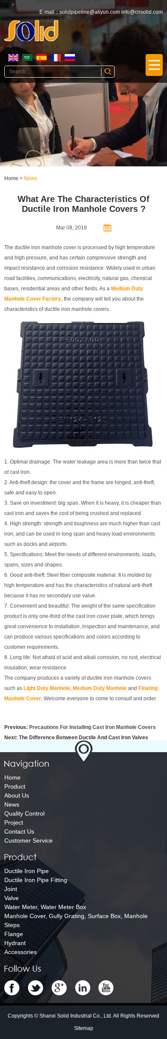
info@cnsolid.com (142, 12)
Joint (10, 888)
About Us (16, 795)
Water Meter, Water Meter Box (45, 906)
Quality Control (24, 813)
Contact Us (19, 831)
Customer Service (28, 840)
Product (14, 786)
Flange (13, 934)
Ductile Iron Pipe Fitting (35, 879)
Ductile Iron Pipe (26, 870)
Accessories (20, 952)
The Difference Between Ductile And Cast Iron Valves (83, 738)
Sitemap (83, 1028)
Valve (11, 897)
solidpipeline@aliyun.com (90, 12)
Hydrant (15, 943)
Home (11, 178)
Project (13, 822)
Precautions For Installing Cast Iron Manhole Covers (92, 727)
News (30, 178)
